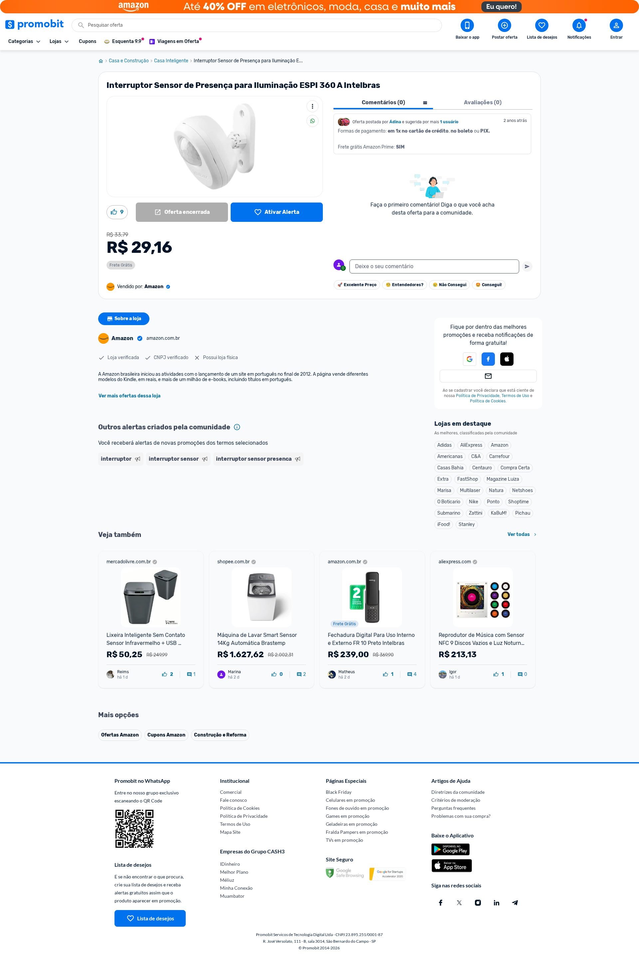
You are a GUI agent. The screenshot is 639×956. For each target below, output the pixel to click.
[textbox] (434, 266)
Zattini (475, 513)
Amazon (499, 445)
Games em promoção (347, 816)
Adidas (444, 445)
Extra (443, 479)
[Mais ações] (313, 106)
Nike (473, 502)
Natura (496, 490)
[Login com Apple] (507, 359)
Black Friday (338, 792)
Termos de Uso (515, 395)
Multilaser (470, 490)
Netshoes (522, 490)
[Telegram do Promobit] (515, 902)
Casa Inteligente (171, 61)
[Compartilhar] (313, 121)
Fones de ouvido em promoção (357, 808)
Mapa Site (230, 832)
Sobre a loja (127, 318)
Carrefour (499, 456)
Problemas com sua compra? (461, 816)
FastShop (467, 479)
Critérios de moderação (455, 800)
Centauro (482, 468)
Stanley (467, 524)
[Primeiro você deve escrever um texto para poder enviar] (527, 266)
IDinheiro (230, 864)
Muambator (232, 896)
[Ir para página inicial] (103, 61)
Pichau (522, 513)
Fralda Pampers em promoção (357, 832)
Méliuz (227, 880)
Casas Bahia (450, 468)
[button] (465, 359)
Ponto (493, 502)
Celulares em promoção (350, 800)
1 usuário (449, 122)
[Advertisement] (226, 494)
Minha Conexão (236, 888)
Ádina (395, 122)
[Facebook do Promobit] (440, 902)
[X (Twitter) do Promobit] (459, 902)
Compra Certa (515, 468)
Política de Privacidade (478, 395)
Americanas (450, 456)
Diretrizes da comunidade (458, 792)
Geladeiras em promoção (351, 824)
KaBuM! (499, 513)
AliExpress (471, 445)
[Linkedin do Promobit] (496, 902)
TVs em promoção (344, 840)
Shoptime (518, 502)
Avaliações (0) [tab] (483, 102)
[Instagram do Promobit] (478, 902)
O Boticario (448, 502)
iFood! (443, 524)
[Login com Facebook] (488, 359)
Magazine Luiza (503, 479)
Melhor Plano (234, 872)
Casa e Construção (129, 61)
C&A (476, 456)
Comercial (231, 792)
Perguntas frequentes (453, 808)
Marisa (444, 490)
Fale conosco (233, 800)
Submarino (448, 513)
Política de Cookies (488, 401)
